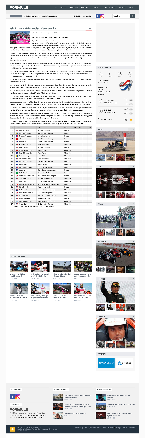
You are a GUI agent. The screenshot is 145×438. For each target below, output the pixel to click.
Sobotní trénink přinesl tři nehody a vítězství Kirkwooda (62, 276)
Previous (93, 142)
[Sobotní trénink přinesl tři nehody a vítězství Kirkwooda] (62, 266)
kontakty (132, 428)
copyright (118, 428)
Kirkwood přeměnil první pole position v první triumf (82, 297)
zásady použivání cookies (93, 428)
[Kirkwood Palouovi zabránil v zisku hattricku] (19, 288)
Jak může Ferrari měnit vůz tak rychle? (121, 404)
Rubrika (62, 7)
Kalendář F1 (85, 7)
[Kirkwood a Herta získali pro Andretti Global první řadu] (40, 266)
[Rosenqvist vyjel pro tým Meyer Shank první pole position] (40, 288)
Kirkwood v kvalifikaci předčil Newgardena (17, 275)
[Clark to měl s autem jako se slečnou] (115, 329)
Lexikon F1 (131, 7)
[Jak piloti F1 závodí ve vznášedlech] (115, 142)
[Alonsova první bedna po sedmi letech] (115, 292)
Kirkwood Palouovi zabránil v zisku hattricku (19, 297)
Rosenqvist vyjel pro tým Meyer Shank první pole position (39, 297)
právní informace (108, 428)
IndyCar (89, 28)
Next (137, 142)
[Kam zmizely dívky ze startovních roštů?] (115, 217)
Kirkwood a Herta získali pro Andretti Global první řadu (40, 276)
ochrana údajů (78, 428)
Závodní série (73, 7)
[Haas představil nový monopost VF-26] (115, 179)
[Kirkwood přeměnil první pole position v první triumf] (83, 288)
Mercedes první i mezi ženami (75, 413)
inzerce (125, 428)
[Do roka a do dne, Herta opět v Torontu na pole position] (83, 266)
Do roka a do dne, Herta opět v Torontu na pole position (82, 276)
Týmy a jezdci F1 (109, 7)
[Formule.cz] (19, 7)
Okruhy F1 (121, 7)
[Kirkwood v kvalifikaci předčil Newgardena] (19, 266)
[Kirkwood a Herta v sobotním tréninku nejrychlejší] (62, 288)
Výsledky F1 (96, 7)
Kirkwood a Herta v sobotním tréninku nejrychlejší (59, 297)
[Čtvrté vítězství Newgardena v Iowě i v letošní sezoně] (115, 254)
